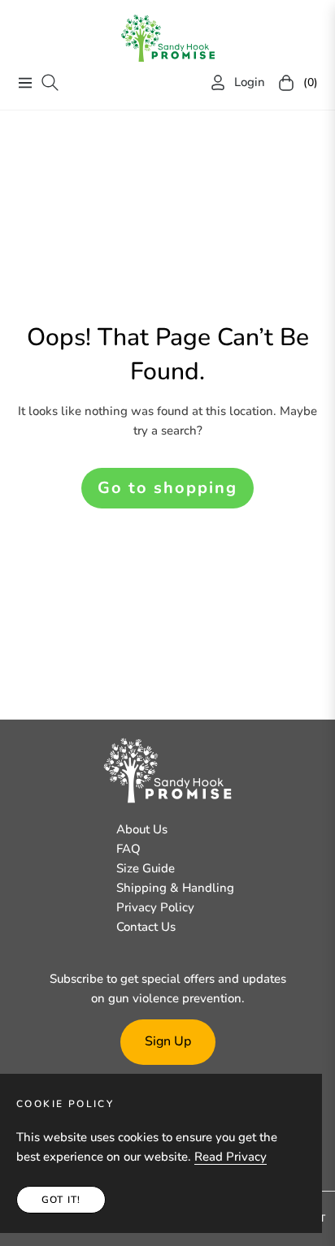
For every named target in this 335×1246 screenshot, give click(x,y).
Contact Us (146, 927)
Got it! (60, 1199)
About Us (142, 829)
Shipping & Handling (175, 888)
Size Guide (145, 868)
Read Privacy (230, 1157)
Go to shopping (167, 488)
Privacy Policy (155, 907)
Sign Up (168, 1041)
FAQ (128, 849)
